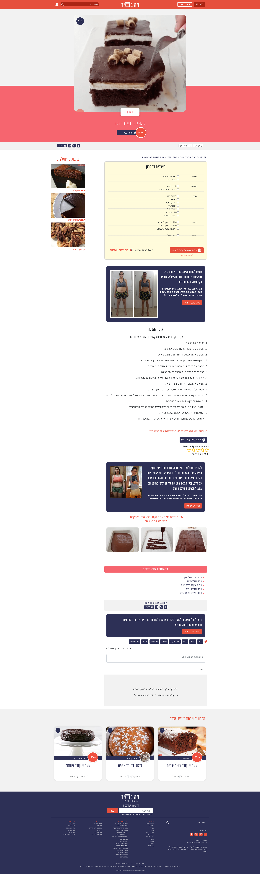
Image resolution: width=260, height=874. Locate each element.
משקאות (152, 826)
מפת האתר (72, 832)
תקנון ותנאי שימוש (127, 863)
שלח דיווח (200, 669)
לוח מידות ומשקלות (119, 249)
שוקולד (164, 641)
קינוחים (99, 830)
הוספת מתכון (184, 4)
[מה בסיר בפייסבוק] (191, 834)
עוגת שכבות (134, 641)
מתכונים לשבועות (97, 835)
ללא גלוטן (151, 843)
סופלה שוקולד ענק (122, 832)
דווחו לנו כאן (83, 866)
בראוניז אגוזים (124, 841)
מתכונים (99, 826)
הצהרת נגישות (139, 863)
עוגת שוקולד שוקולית (122, 852)
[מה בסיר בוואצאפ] (200, 834)
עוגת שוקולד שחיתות (122, 850)
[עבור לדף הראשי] (130, 796)
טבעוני (152, 841)
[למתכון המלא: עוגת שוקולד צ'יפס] (130, 741)
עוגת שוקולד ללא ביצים (121, 843)
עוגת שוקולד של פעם (122, 830)
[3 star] (198, 450)
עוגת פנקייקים (124, 857)
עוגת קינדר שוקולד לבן (121, 823)
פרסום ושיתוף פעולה (69, 835)
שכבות (144, 641)
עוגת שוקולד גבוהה (122, 826)
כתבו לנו (72, 823)
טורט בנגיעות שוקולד (122, 855)
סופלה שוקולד (124, 839)
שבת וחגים (151, 846)
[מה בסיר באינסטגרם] (195, 834)
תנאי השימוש (71, 830)
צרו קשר (117, 863)
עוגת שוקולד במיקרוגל (122, 846)
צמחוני (152, 839)
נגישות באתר (71, 826)
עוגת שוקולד (174, 641)
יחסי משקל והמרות (96, 823)
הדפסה (60, 146)
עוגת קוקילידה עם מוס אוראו (120, 837)
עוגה (200, 641)
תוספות (152, 830)
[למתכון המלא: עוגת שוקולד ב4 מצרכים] (182, 741)
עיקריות (152, 828)
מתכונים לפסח (97, 832)
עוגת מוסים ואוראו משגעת (120, 848)
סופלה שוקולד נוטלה (122, 835)
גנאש (185, 641)
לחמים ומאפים (150, 837)
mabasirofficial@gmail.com (195, 842)
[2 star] (202, 450)
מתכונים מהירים (149, 823)
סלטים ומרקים (150, 832)
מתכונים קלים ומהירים (95, 828)
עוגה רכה (154, 641)
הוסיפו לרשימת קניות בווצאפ (184, 250)
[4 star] (193, 450)
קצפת (193, 641)
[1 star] (207, 450)
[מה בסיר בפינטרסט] (205, 834)
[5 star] (189, 450)
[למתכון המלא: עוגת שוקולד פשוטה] (78, 741)
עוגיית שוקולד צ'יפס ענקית (120, 828)
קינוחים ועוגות (150, 835)
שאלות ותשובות (70, 828)
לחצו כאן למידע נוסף (187, 255)
